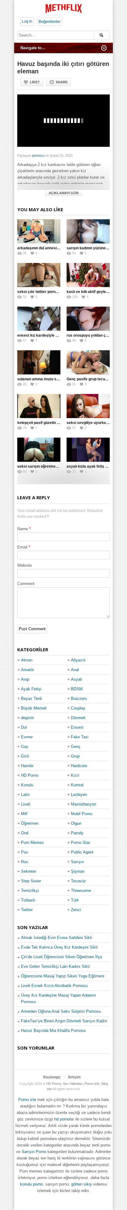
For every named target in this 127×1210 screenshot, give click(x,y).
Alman (26, 660)
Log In (27, 21)
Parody (77, 833)
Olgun (76, 823)
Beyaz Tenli (31, 698)
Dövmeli (78, 717)
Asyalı (76, 679)
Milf (24, 813)
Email (22, 547)
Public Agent (82, 852)
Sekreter (28, 871)
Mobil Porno (81, 813)
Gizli (25, 756)
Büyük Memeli (34, 708)
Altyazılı (78, 660)
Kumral (77, 785)
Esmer (27, 737)
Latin (25, 794)
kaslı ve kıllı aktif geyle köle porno (96, 292)
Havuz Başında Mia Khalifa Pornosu (53, 1030)
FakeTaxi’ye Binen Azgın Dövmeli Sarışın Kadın (64, 1021)
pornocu (38, 155)
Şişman (77, 871)
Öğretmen (30, 823)
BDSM (77, 689)
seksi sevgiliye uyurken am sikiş (95, 423)
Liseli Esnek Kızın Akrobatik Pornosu (54, 985)
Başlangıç (52, 1077)
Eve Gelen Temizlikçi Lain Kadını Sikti (55, 966)
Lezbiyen (79, 794)
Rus (24, 861)
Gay (24, 746)
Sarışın (77, 861)
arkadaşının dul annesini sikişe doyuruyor (53, 248)
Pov (24, 852)
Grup (75, 756)
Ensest (77, 727)
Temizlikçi (30, 890)
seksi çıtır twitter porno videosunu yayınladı (55, 292)
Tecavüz (78, 881)
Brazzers (79, 698)
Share (62, 82)
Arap (25, 679)
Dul (24, 727)
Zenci (76, 909)
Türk (75, 900)
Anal (75, 669)
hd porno (62, 1119)
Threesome (81, 890)
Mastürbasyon (83, 804)
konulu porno (31, 1184)
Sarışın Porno (34, 1151)
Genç (75, 746)
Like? (35, 82)
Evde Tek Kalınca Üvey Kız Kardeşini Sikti (59, 947)
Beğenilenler (49, 21)
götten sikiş (81, 1184)
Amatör (27, 669)
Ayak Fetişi (31, 689)
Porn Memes (32, 842)
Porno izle (27, 1099)
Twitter (27, 909)
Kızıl (75, 775)
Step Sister (31, 881)
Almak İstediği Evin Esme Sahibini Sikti (56, 937)
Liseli (25, 804)
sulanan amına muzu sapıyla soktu (47, 379)
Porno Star (80, 842)
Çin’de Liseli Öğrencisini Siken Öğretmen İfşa (61, 956)
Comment (26, 583)
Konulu (27, 785)
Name (22, 528)
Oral (24, 833)
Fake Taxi (79, 737)
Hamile (27, 765)
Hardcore (79, 765)
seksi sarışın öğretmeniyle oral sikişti (50, 466)
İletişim (74, 1077)
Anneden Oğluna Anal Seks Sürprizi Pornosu (61, 1011)
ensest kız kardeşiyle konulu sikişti (48, 335)
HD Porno (29, 775)
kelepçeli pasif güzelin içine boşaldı (48, 423)
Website (24, 565)
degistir (27, 717)
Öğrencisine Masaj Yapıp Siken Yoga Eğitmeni (62, 976)
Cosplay (78, 708)
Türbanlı (28, 900)
